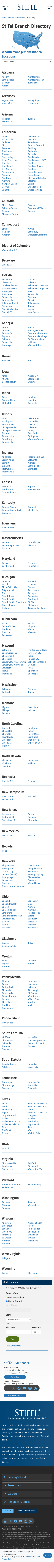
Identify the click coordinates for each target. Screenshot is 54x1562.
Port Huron (33, 590)
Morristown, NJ (9, 820)
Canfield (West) (9, 904)
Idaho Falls (7, 403)
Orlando (32, 282)
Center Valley (8, 993)
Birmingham (8, 80)
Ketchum (32, 397)
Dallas (5, 1118)
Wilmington (33, 740)
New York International (13, 886)
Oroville (5, 187)
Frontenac (7, 674)
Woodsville (33, 796)
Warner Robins (35, 345)
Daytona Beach (9, 288)
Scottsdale (7, 121)
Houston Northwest (37, 1103)
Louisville (6, 513)
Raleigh (31, 731)
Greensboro (8, 740)
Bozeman (6, 713)
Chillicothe (7, 659)
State (9, 1315)
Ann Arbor (7, 581)
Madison (6, 235)
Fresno (5, 154)
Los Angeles (7, 169)
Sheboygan (33, 1232)
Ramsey (32, 814)
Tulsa (30, 943)
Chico (4, 145)
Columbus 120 (8, 919)
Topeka (31, 486)
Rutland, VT (7, 1187)
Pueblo (31, 211)
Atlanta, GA (7, 333)
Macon (31, 327)
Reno (4, 851)
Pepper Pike (34, 913)
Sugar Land (33, 1124)
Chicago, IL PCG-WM (11, 430)
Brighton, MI (8, 590)
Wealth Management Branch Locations (22, 54)
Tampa (31, 306)
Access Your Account (15, 1395)
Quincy (31, 430)
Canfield (6, 901)
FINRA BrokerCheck (13, 1346)
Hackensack (8, 814)
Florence (6, 1046)
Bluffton (6, 1037)
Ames (4, 376)
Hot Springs (33, 100)
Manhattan (7, 489)
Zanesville (33, 927)
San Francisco (34, 157)
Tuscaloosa (33, 83)
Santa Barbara (35, 172)
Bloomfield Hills (9, 587)
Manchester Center (11, 1184)
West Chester (34, 996)
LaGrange (6, 345)
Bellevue (6, 1202)
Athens (5, 327)
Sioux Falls (33, 1067)
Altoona (5, 981)
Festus (5, 671)
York (30, 1005)
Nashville (32, 1088)
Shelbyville (33, 510)
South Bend (33, 466)
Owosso (31, 587)
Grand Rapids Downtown (14, 602)
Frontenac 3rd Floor (37, 650)
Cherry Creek (8, 205)
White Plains (34, 883)
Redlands (32, 151)
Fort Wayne (7, 469)
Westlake (32, 922)
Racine (31, 1226)
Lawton (5, 943)
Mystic (31, 229)
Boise (4, 397)
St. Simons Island (36, 339)
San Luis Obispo (35, 166)
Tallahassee (33, 303)
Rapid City (33, 1064)
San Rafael (33, 169)
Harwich (6, 548)
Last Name (11, 1305)
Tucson (31, 119)
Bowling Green (9, 507)
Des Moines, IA (9, 382)
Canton (5, 907)
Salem (31, 916)
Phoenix (6, 119)
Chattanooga (8, 1085)
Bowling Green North (12, 510)
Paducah (32, 507)
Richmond (33, 1166)
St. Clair (31, 602)
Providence (7, 1023)
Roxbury (32, 817)
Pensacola (33, 294)
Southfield (33, 599)
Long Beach (7, 166)
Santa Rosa (33, 175)
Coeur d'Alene (8, 400)
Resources (14, 1485)
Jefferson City (34, 653)
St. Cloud (32, 623)
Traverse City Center (38, 608)
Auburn (5, 77)
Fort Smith (7, 103)
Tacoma (31, 1202)
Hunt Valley (33, 566)
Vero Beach (33, 312)
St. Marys (32, 993)
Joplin (30, 656)
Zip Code (10, 1327)
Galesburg (7, 439)
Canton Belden (9, 910)
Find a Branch (15, 1301)
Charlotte (6, 734)
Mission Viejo (8, 172)
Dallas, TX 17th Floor (11, 1121)
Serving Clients (17, 1477)
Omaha (31, 781)
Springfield (33, 436)
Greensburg (8, 1008)
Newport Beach (9, 184)
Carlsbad (6, 142)
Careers (12, 1493)
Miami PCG (7, 312)
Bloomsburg (8, 990)
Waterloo (32, 382)
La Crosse (6, 1238)
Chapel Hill (7, 731)
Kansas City (33, 659)
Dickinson (7, 763)
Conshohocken (9, 996)
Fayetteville (7, 100)
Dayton (5, 922)
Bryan (5, 1112)
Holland (5, 608)
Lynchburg (7, 1166)
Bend (4, 960)
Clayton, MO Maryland (12, 665)
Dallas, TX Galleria (10, 1124)
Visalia (31, 184)
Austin (5, 1106)
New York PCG (34, 865)
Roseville (32, 154)
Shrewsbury (33, 820)
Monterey (6, 178)
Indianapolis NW (36, 457)
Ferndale (6, 148)
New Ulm (6, 632)
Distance (36, 1327)
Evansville (7, 466)
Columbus (6, 339)
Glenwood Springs (10, 214)
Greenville (7, 265)
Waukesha (33, 1235)
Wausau (31, 1238)
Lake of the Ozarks (37, 662)
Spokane (6, 1208)
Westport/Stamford (37, 235)
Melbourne (7, 306)
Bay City (6, 584)
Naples (31, 279)
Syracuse (32, 880)
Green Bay (7, 1232)
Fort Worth (7, 1130)
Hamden (6, 232)
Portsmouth (8, 799)
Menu (49, 6)
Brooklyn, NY (8, 868)
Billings (5, 710)
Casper (5, 1273)
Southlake (33, 1121)
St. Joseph (33, 605)
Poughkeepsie (35, 868)
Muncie (31, 463)
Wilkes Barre (34, 999)
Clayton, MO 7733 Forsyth (14, 662)
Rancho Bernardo (36, 145)
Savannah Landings (37, 336)
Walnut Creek (34, 187)
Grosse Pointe (8, 605)
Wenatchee (33, 1205)
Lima (30, 904)
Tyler (30, 1127)
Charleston (7, 1040)
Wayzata (32, 632)
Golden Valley (8, 626)
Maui (30, 360)
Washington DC (9, 250)
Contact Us (15, 1377)
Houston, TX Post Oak (38, 1112)
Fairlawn (6, 927)
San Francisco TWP (37, 160)
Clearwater (7, 282)
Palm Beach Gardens (38, 285)
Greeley (31, 205)
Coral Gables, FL (9, 285)
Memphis (32, 1085)
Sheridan (32, 1273)
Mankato (6, 629)
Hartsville (32, 1037)
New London (8, 796)
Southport (33, 737)
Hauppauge (7, 877)
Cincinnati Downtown (12, 916)
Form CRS (8, 1511)
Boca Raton (7, 279)
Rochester (33, 596)
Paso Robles (34, 142)
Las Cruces (7, 835)
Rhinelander (34, 1229)
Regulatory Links (18, 1502)
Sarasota (32, 297)
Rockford (32, 433)
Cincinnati (7, 913)
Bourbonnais (8, 424)
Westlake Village (36, 190)
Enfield (5, 229)
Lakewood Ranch (10, 303)
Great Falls (33, 707)
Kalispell (32, 710)
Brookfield (7, 1226)
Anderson (6, 457)
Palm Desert (34, 136)
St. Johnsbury (34, 1184)
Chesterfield (8, 656)
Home (4, 18)
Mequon (6, 1243)
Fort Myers (7, 291)
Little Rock (33, 103)
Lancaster (33, 901)
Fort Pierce (7, 294)
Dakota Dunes (9, 1064)
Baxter (5, 623)
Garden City (7, 871)
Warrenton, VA (35, 1169)
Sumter (31, 1046)
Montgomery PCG (36, 80)
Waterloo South (35, 439)
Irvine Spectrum (10, 160)
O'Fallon (32, 424)
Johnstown (33, 981)
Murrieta (6, 181)
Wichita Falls (34, 1133)
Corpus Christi (9, 1115)
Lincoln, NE (7, 781)
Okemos (32, 584)
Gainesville (7, 297)
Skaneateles (34, 877)
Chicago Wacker (9, 427)
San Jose (32, 163)
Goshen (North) (9, 874)
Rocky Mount (34, 734)
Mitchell (6, 1067)
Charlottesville (9, 1163)
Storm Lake (33, 379)
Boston (5, 542)
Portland (32, 960)
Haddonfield (8, 817)
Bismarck (6, 760)
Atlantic (5, 379)
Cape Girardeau (9, 653)
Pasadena (32, 139)
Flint (4, 593)
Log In (5, 6)
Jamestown (33, 760)
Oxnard (5, 190)
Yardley (31, 1002)
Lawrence (6, 486)
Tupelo (31, 692)
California (6, 650)
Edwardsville (8, 436)
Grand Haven (8, 596)
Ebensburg (7, 1002)
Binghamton (8, 865)
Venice (31, 309)
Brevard (6, 728)
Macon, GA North (36, 330)
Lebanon (32, 987)
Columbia (6, 668)
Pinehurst (32, 728)
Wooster (32, 924)
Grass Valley (7, 157)
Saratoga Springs (36, 874)
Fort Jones (7, 151)
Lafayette (32, 460)
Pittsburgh (33, 990)
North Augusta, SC (36, 1040)
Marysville (33, 910)
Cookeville (7, 1088)
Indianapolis (8, 472)
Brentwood (7, 1082)
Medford (6, 966)
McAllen (31, 1118)
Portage (32, 593)
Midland (32, 581)
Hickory (5, 746)
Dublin (5, 924)
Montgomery (34, 77)
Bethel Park (7, 987)
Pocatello (32, 403)
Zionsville (32, 469)
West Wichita (34, 489)
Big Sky (5, 707)
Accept (48, 1555)
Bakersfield (7, 139)
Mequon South (35, 1223)
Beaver (5, 984)
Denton (5, 1127)
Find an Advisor (16, 1297)
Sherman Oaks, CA (37, 178)
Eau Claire (7, 1229)
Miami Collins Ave (10, 309)
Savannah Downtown (38, 333)
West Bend (33, 1240)
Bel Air (5, 563)
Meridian (32, 689)
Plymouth (32, 545)
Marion (31, 907)
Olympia (6, 1205)
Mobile (5, 86)
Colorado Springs (10, 208)
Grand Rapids (8, 599)
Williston (32, 763)
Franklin (6, 1005)
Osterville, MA (34, 542)
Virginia (31, 626)
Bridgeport (7, 1258)
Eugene (5, 963)
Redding (32, 148)
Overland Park (9, 492)
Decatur (6, 83)
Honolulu (6, 360)
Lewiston (32, 400)
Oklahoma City (9, 946)
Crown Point (8, 460)
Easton (5, 999)
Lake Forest (33, 418)
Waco (30, 1130)
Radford (32, 1163)
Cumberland (8, 566)
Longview (32, 1115)
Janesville (6, 1235)
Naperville (33, 421)
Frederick (32, 563)
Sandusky (32, 919)
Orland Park (34, 427)
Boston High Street (11, 545)
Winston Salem (35, 743)
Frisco (5, 1133)
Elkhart (5, 463)
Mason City (33, 376)
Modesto (6, 175)
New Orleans (8, 527)
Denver (5, 211)
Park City (6, 1148)
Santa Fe (32, 835)
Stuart (31, 300)
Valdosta (32, 342)
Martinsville (7, 1169)
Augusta (6, 336)
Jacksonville (7, 300)
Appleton (6, 1223)
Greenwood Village (37, 208)
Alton (4, 418)
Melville (5, 883)
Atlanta (5, 330)
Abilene (5, 1103)
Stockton (32, 181)
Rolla (30, 668)
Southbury (33, 232)
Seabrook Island (36, 1043)
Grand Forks (8, 766)
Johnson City (34, 1082)
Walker (31, 629)
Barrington (7, 421)
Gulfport (6, 692)
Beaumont (7, 1109)
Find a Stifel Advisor (15, 18)
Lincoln (5, 163)
